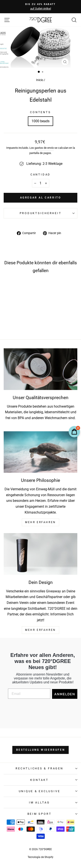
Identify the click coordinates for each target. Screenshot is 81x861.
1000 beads (40, 121)
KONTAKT (39, 780)
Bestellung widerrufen (40, 749)
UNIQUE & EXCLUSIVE (39, 791)
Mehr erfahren (40, 629)
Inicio (39, 80)
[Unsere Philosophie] (40, 452)
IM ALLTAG (39, 802)
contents (40, 112)
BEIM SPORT (39, 813)
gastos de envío (44, 147)
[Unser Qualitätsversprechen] (40, 369)
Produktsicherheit (41, 213)
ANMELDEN (64, 694)
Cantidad (40, 174)
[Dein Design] (40, 554)
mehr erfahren (40, 522)
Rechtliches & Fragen (39, 768)
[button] (16, 314)
